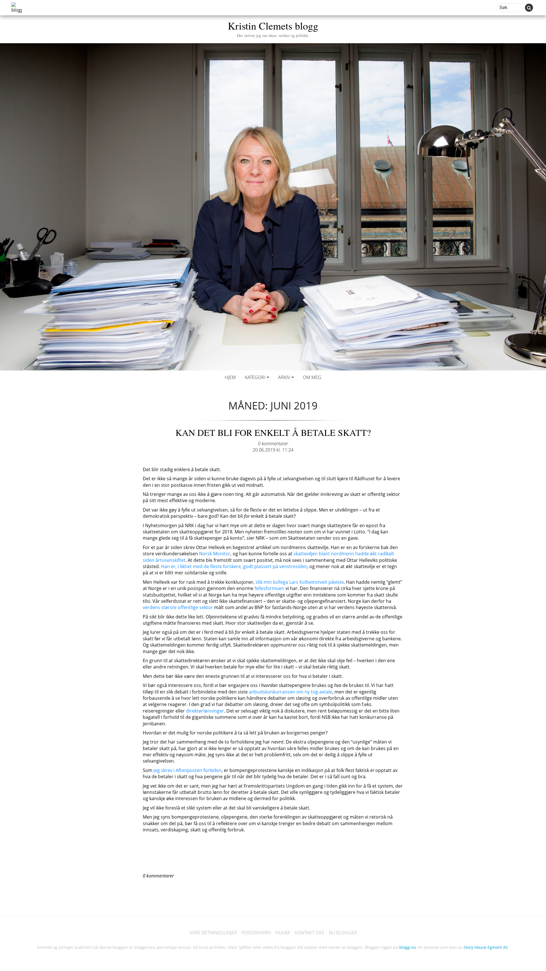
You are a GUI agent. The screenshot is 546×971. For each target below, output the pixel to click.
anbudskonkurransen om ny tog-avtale (290, 692)
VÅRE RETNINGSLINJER (213, 932)
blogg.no (407, 947)
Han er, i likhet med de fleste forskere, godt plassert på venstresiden (234, 566)
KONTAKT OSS (309, 932)
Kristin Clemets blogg (273, 28)
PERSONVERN (256, 932)
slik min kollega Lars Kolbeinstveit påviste (300, 582)
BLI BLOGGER (343, 932)
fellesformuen (269, 588)
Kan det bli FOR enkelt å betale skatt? (273, 432)
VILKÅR (282, 932)
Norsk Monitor (214, 553)
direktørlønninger (205, 711)
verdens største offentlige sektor (178, 607)
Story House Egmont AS (486, 947)
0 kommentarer (273, 443)
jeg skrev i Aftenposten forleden (187, 770)
